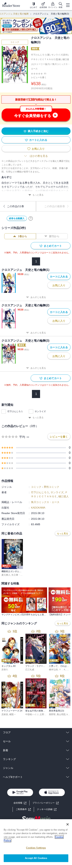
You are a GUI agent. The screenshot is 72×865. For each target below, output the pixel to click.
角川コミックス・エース (45, 502)
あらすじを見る (38, 297)
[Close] (68, 824)
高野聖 (52, 714)
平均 (22, 436)
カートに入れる (38, 139)
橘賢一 (12, 714)
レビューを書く (39, 77)
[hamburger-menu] (68, 5)
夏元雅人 (5, 575)
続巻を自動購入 (17, 218)
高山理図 (61, 714)
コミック (14, 42)
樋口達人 (63, 496)
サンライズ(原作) (59, 54)
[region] (36, 842)
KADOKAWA (38, 507)
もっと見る (38, 195)
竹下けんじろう (15, 411)
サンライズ (40, 411)
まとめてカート (53, 245)
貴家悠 (4, 714)
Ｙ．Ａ (62, 669)
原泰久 (4, 669)
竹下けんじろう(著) (40, 54)
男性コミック (51, 486)
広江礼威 (29, 669)
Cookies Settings (36, 847)
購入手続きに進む (38, 131)
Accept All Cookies (36, 858)
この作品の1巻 (15, 206)
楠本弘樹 (53, 669)
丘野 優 (43, 714)
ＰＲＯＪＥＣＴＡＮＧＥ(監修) (46, 59)
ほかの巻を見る (39, 155)
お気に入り (38, 148)
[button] (46, 809)
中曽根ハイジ (32, 714)
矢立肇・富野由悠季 (21, 575)
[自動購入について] (30, 218)
